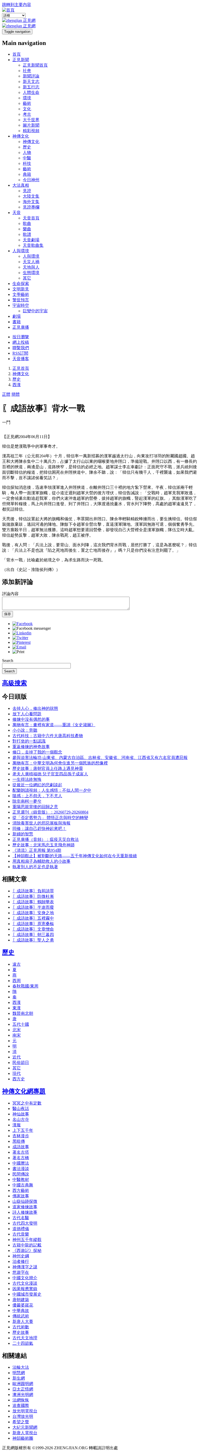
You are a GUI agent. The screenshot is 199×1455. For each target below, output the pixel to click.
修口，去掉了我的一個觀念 (37, 752)
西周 (16, 980)
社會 (27, 70)
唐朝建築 (20, 1299)
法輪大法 (20, 1367)
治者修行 (20, 1261)
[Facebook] (22, 623)
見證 (27, 191)
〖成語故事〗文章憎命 (33, 929)
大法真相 (20, 185)
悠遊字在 (20, 1272)
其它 (27, 278)
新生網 (18, 1378)
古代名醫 (20, 1218)
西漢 (16, 384)
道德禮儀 (20, 1228)
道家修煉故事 (24, 1207)
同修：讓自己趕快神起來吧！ (39, 828)
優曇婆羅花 (22, 1305)
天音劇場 (31, 240)
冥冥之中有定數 (26, 1103)
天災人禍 (31, 261)
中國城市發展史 (26, 1294)
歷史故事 (20, 1332)
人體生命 (31, 92)
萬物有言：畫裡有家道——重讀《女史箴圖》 (53, 725)
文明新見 (20, 289)
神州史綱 (20, 1256)
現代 (16, 1073)
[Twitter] (20, 637)
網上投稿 (20, 342)
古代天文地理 (24, 1338)
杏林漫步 (20, 1136)
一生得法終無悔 (26, 779)
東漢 (16, 1008)
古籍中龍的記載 (26, 1245)
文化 (27, 109)
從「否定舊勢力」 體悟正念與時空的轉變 (50, 817)
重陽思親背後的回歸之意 (35, 806)
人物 (27, 152)
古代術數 (20, 1327)
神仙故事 (20, 1114)
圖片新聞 (31, 125)
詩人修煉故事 (24, 1212)
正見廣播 (20, 327)
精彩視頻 (31, 130)
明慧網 (18, 1372)
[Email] (19, 647)
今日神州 (31, 180)
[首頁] (8, 10)
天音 (16, 212)
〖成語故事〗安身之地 (33, 913)
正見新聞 (20, 59)
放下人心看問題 (26, 714)
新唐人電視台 (24, 1433)
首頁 (16, 54)
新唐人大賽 (22, 1321)
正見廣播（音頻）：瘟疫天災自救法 (45, 839)
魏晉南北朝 (22, 1013)
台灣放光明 (22, 1416)
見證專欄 (31, 207)
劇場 (16, 316)
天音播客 (20, 358)
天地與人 (31, 267)
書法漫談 (20, 1168)
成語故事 (20, 1147)
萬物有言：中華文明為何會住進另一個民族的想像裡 (60, 763)
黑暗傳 (18, 1141)
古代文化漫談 (24, 1283)
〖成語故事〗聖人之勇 (33, 940)
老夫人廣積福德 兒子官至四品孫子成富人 (50, 774)
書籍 (16, 322)
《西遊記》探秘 (26, 1250)
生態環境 (31, 272)
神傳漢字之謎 (24, 1267)
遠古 (16, 964)
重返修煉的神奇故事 (31, 746)
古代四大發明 (24, 1223)
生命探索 (20, 283)
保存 (7, 614)
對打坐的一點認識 (29, 741)
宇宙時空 (20, 305)
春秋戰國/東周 (25, 986)
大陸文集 (31, 196)
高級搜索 (14, 683)
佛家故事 (20, 1196)
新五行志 (31, 87)
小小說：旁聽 (24, 730)
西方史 (18, 1079)
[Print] (18, 651)
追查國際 (20, 1405)
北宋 (16, 1030)
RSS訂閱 (20, 353)
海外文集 (31, 201)
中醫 (27, 158)
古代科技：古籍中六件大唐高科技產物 (47, 735)
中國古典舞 (22, 1185)
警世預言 (20, 300)
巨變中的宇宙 (35, 311)
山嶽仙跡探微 (24, 1201)
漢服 (16, 1125)
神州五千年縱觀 (26, 1239)
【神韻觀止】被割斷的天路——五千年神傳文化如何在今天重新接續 (74, 856)
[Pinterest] (21, 642)
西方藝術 (20, 1190)
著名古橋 (20, 1157)
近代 (16, 1057)
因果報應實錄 (24, 1289)
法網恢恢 (20, 1400)
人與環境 (20, 251)
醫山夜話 (20, 1108)
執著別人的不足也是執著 (35, 867)
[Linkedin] (21, 633)
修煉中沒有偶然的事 (31, 719)
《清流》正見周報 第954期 (36, 850)
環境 (27, 98)
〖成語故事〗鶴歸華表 (33, 902)
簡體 (15, 394)
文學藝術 (20, 294)
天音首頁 (31, 218)
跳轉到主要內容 (16, 4)
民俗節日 (20, 1062)
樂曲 (27, 229)
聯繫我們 (20, 348)
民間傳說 (20, 1174)
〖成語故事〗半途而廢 (33, 907)
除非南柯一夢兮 (26, 801)
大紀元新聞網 (24, 1427)
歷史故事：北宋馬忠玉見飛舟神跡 (43, 845)
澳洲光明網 (22, 1394)
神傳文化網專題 (24, 1091)
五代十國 (20, 1024)
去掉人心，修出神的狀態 (35, 708)
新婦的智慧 (22, 834)
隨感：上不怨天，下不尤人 (37, 796)
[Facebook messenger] (31, 628)
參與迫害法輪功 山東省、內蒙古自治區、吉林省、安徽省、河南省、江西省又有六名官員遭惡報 (100, 757)
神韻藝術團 (22, 1438)
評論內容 (10, 594)
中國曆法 (20, 1163)
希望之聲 (20, 1422)
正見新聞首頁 (35, 65)
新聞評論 (31, 76)
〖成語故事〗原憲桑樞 (33, 923)
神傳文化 (20, 136)
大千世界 (31, 120)
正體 (6, 394)
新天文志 (31, 81)
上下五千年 (22, 1130)
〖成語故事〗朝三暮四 (33, 934)
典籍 (27, 174)
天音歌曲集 (33, 245)
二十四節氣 (22, 1343)
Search (7, 660)
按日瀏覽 (20, 337)
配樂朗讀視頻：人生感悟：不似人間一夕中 (51, 790)
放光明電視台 (24, 1411)
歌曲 (27, 223)
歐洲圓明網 (22, 1383)
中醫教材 (20, 1179)
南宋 (16, 1035)
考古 (27, 114)
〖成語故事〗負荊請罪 (33, 891)
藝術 (27, 103)
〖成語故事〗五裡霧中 (33, 918)
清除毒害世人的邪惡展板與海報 (41, 823)
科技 (27, 163)
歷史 (27, 147)
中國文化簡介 (24, 1278)
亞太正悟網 (22, 1389)
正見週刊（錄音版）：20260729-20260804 (50, 812)
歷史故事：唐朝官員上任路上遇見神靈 (47, 768)
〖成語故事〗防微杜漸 (33, 896)
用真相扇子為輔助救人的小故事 (41, 861)
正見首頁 (20, 368)
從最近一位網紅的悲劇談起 (37, 785)
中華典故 (20, 1310)
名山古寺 (20, 1119)
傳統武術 (20, 1316)
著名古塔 (20, 1152)
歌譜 (27, 234)
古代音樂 (20, 1234)
